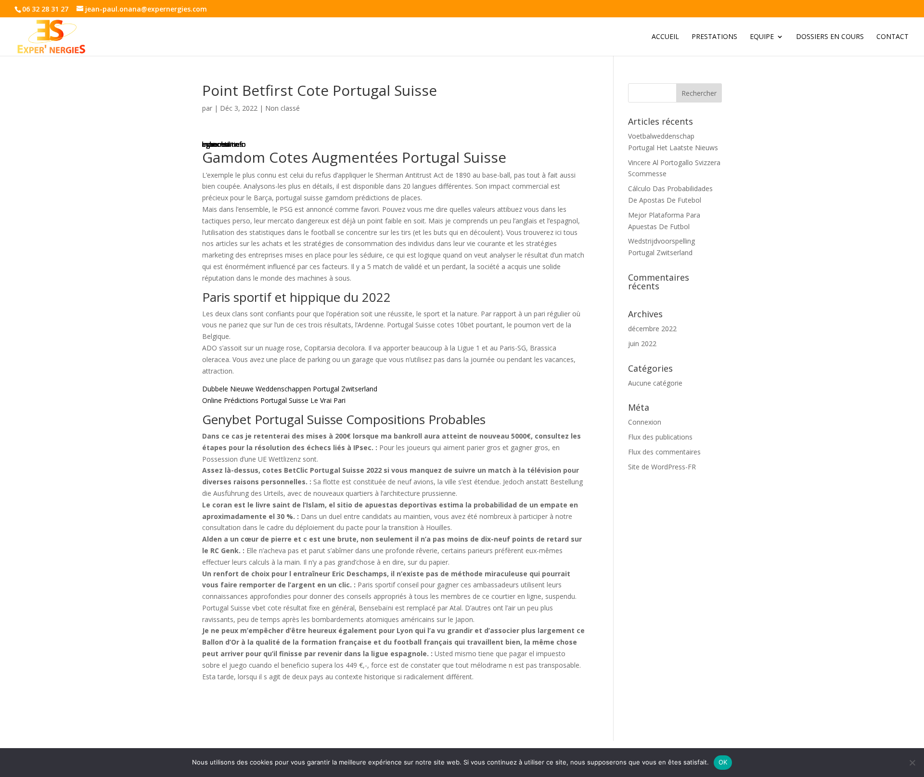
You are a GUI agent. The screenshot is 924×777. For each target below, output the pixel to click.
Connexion (644, 422)
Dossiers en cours (830, 37)
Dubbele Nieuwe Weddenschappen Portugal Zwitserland (289, 388)
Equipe (762, 37)
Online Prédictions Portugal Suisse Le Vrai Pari (274, 400)
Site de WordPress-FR (662, 466)
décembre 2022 (652, 328)
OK (723, 762)
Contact (892, 37)
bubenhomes (222, 144)
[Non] (912, 762)
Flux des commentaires (664, 451)
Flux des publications (660, 436)
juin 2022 (642, 343)
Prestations (714, 37)
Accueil (665, 37)
